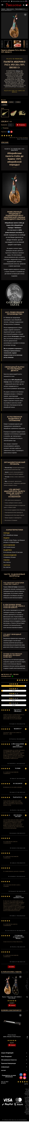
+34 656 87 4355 (6, 1)
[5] (11, 135)
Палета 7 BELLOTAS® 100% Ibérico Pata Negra (12, 997)
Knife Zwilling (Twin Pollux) (12, 1036)
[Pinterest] (11, 132)
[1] (2, 135)
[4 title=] (25, 680)
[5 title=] (27, 680)
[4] (9, 135)
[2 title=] (20, 680)
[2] (4, 135)
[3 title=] (22, 680)
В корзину (21, 125)
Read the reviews (22, 139)
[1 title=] (18, 680)
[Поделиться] (9, 132)
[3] (7, 135)
